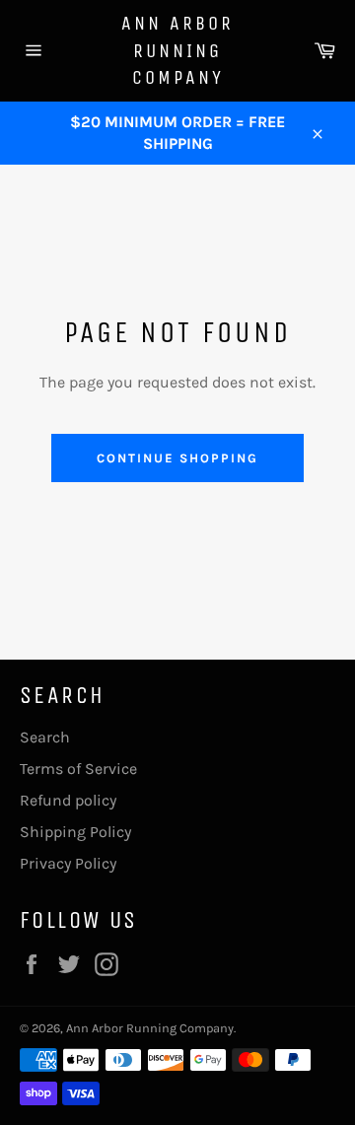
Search (45, 737)
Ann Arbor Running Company (177, 50)
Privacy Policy (68, 863)
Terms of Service (78, 768)
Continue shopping (177, 458)
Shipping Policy (75, 831)
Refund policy (68, 800)
